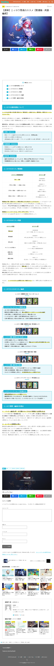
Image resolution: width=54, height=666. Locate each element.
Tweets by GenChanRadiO (8, 651)
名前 (4, 524)
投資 (28, 1)
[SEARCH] (52, 2)
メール (4, 531)
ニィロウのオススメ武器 (14, 92)
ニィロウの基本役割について (15, 85)
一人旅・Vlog (32, 1)
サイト (4, 538)
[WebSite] (16, 615)
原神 (3, 6)
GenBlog (5, 1)
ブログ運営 (39, 1)
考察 (18, 468)
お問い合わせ (45, 1)
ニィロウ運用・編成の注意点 (15, 98)
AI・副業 (24, 1)
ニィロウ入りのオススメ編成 (15, 95)
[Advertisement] (27, 66)
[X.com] (49, 1)
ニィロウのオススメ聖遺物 (15, 88)
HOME (3, 642)
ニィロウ (9, 468)
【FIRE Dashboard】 (17, 1)
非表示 (30, 82)
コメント (5, 508)
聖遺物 (23, 468)
